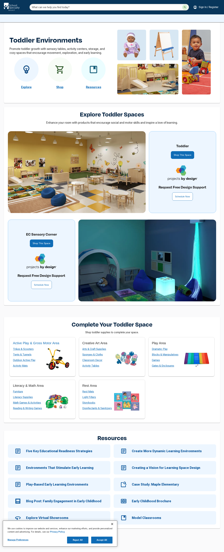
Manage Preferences (18, 540)
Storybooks (88, 402)
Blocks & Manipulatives (165, 354)
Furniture (18, 391)
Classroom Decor (92, 360)
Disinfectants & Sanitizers (97, 408)
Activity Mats (20, 365)
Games (156, 360)
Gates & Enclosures (163, 365)
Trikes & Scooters (23, 349)
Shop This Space (182, 155)
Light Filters (89, 397)
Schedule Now (182, 196)
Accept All (102, 540)
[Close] (112, 524)
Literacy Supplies (23, 397)
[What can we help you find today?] (185, 7)
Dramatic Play (160, 349)
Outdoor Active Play (24, 360)
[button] (205, 7)
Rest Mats (88, 391)
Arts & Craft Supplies (94, 349)
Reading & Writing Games (27, 408)
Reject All (78, 540)
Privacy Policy (57, 532)
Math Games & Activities (27, 402)
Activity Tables (90, 365)
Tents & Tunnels (22, 354)
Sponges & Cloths (92, 354)
